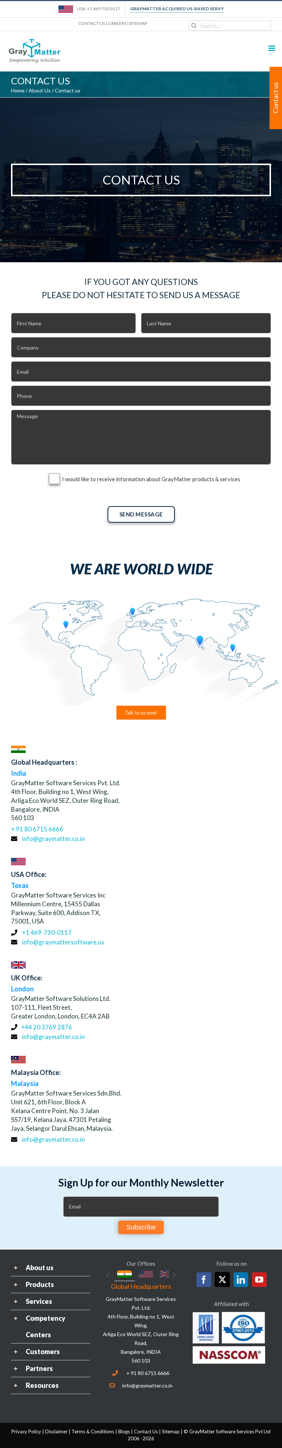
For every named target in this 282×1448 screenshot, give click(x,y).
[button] (50, 1267)
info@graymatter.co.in (53, 838)
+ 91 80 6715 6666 (37, 829)
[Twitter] (222, 1279)
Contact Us (146, 1431)
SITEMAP (138, 23)
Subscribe (141, 1227)
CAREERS (117, 23)
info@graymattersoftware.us (63, 942)
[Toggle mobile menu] (272, 48)
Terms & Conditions (93, 1431)
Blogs (124, 1431)
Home (18, 90)
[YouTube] (259, 1279)
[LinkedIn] (241, 1279)
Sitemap (171, 1431)
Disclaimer (56, 1431)
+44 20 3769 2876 (46, 1027)
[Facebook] (203, 1279)
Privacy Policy (26, 1431)
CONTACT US (91, 23)
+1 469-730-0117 (46, 932)
